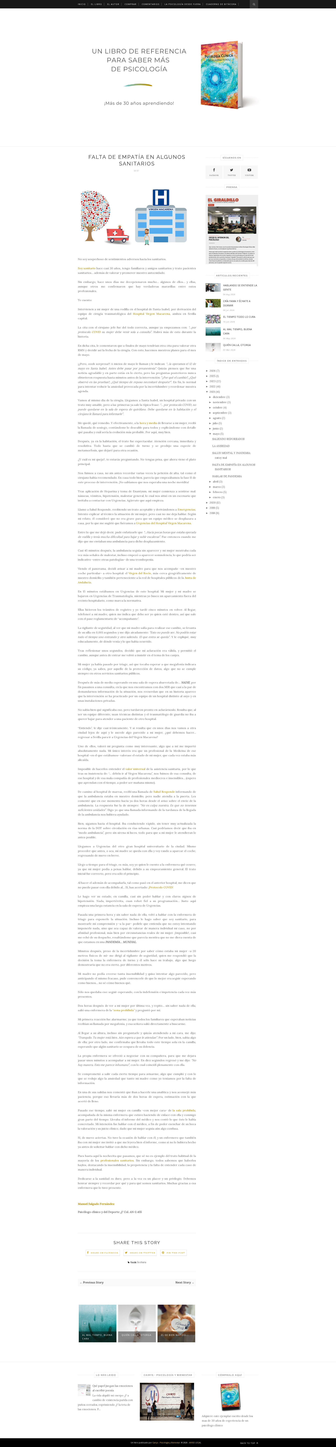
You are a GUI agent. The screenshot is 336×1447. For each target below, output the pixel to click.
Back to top (248, 1443)
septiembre (220, 412)
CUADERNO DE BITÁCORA (221, 4)
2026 (213, 370)
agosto (217, 418)
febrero (218, 492)
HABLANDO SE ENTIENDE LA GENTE (174, 1337)
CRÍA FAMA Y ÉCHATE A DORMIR (236, 303)
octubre (218, 407)
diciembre (219, 397)
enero (216, 497)
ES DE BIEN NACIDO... (135, 1335)
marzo (217, 486)
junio (216, 428)
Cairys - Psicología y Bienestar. (166, 1442)
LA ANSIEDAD (221, 446)
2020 (213, 502)
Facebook (214, 175)
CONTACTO (84, 12)
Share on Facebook (104, 1252)
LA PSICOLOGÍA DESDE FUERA (183, 4)
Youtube (249, 175)
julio (215, 423)
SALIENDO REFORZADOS (228, 439)
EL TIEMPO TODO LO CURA (239, 316)
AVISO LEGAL (195, 1442)
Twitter (232, 175)
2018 (212, 513)
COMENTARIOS (150, 4)
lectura (141, 1262)
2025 (212, 376)
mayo (216, 433)
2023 (213, 381)
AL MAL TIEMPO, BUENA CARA (237, 331)
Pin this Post (176, 1252)
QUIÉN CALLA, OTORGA (97, 1335)
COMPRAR (130, 4)
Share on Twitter (142, 1252)
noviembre (220, 402)
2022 (212, 386)
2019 (212, 507)
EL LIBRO (96, 4)
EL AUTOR (113, 4)
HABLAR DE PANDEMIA (227, 476)
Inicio (82, 4)
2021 (212, 391)
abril (215, 481)
